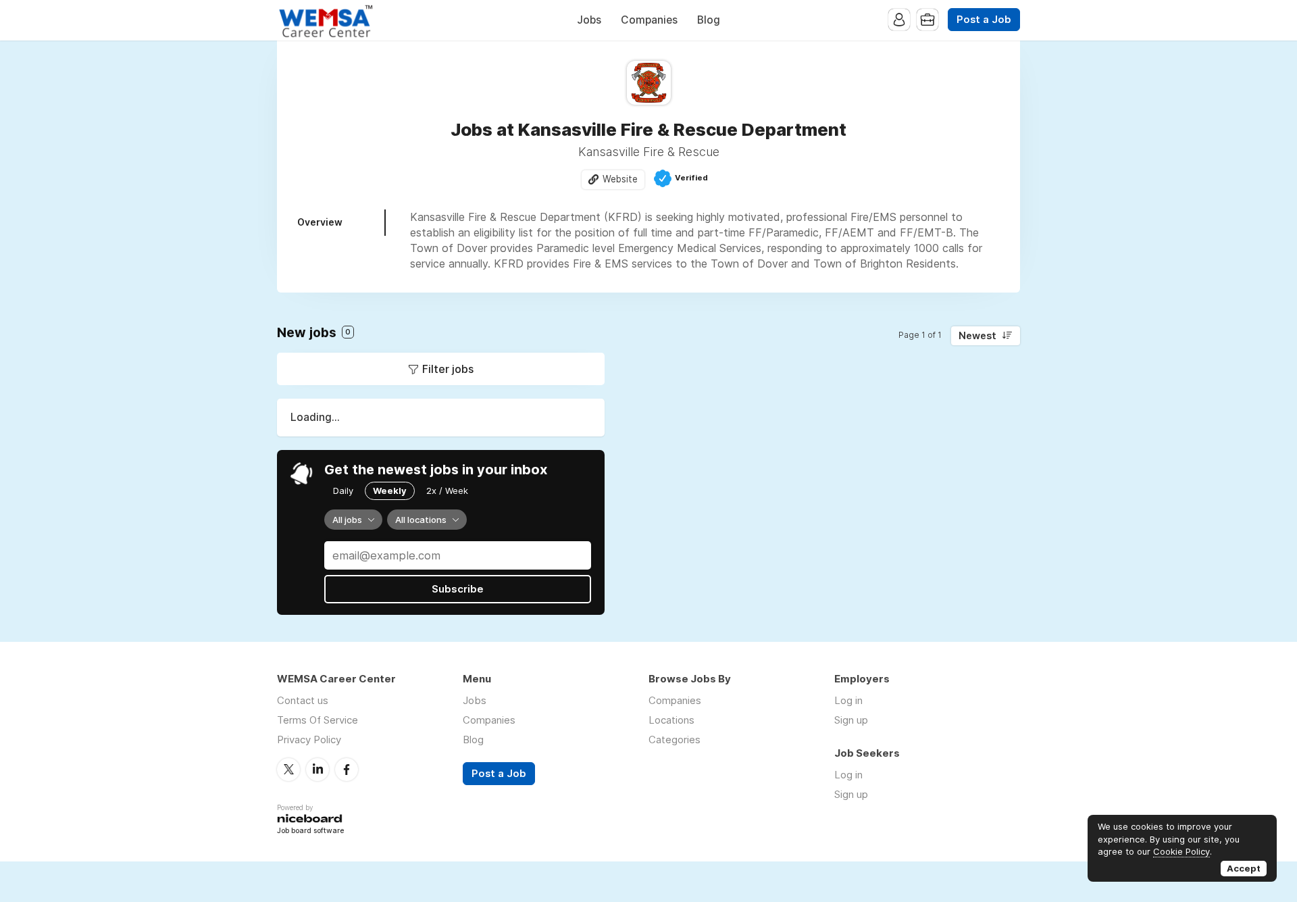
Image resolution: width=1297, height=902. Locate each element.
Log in (848, 700)
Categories (674, 739)
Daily (343, 490)
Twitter (288, 769)
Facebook (346, 769)
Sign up (851, 719)
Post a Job (984, 20)
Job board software (310, 831)
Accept (1244, 868)
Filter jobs (448, 369)
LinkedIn (317, 769)
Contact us (302, 700)
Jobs (589, 20)
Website (620, 179)
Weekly (390, 490)
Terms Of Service (317, 719)
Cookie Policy (1181, 851)
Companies (649, 20)
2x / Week (447, 490)
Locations (671, 719)
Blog (708, 20)
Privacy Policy (309, 739)
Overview (319, 222)
